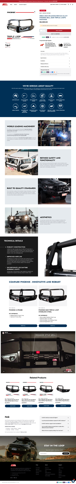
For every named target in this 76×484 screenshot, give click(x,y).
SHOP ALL (23, 325)
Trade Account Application (50, 474)
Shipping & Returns (44, 63)
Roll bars (37, 472)
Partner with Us (48, 472)
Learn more (66, 37)
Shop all (37, 474)
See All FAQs (24, 432)
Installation (43, 60)
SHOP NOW (12, 405)
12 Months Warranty (45, 66)
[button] (68, 4)
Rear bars (37, 469)
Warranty (60, 470)
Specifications (43, 57)
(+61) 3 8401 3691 (15, 474)
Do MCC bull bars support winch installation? (51, 423)
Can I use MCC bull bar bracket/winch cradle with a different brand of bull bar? (53, 427)
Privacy (60, 477)
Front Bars (38, 467)
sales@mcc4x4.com (15, 475)
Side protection (39, 470)
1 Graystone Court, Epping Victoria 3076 (18, 472)
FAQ (59, 469)
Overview (42, 51)
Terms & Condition (62, 475)
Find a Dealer (63, 4)
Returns (60, 474)
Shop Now (55, 1)
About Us (47, 467)
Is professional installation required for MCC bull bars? (54, 420)
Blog (46, 470)
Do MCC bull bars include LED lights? (50, 417)
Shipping (60, 472)
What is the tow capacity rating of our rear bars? (52, 430)
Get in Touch (61, 467)
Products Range (48, 469)
